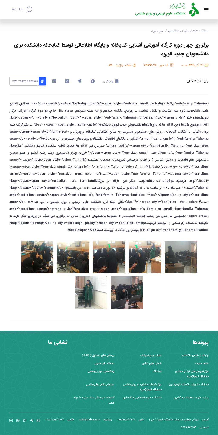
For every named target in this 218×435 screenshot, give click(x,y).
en (21, 9)
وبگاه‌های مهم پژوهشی (101, 371)
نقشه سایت (202, 363)
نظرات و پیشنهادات (151, 355)
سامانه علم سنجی (104, 363)
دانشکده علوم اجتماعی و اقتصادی (142, 397)
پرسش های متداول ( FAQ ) (98, 355)
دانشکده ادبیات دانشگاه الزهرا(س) (189, 384)
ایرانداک (157, 371)
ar (13, 9)
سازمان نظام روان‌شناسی (100, 384)
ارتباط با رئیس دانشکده (195, 355)
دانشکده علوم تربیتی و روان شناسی (160, 13)
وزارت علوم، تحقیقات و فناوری (191, 397)
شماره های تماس (152, 363)
